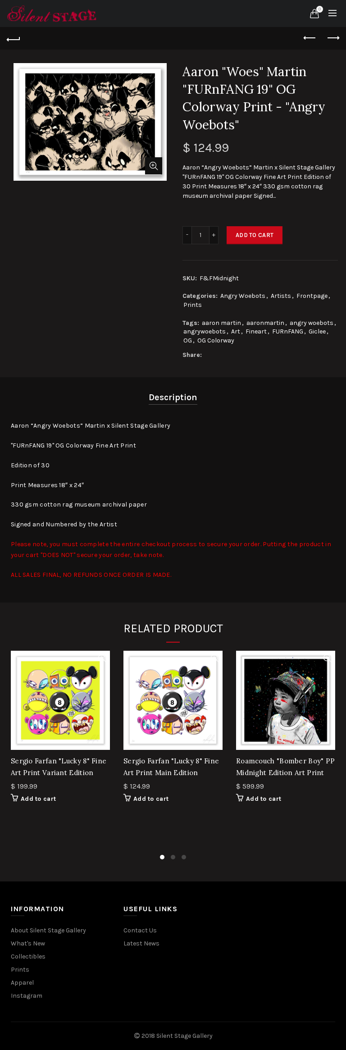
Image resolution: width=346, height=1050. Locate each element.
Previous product (310, 38)
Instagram (26, 996)
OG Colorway (215, 340)
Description (173, 397)
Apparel (22, 982)
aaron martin (221, 323)
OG (187, 340)
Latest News (141, 943)
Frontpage (312, 296)
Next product (332, 38)
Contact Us (140, 930)
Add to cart (254, 235)
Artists (281, 296)
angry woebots (311, 323)
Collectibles (28, 956)
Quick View (102, 659)
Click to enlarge (153, 165)
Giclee (317, 331)
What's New (28, 943)
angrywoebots (204, 331)
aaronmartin (265, 323)
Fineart (256, 331)
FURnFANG (287, 331)
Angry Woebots (242, 296)
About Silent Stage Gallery (48, 930)
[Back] (13, 38)
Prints (192, 305)
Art (235, 331)
